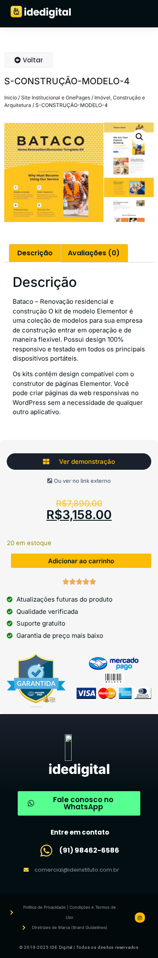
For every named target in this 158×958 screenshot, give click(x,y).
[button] (139, 137)
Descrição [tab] (35, 253)
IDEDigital (79, 769)
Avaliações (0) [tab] (94, 253)
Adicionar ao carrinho (81, 561)
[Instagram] (140, 918)
